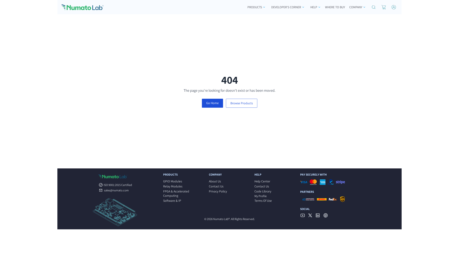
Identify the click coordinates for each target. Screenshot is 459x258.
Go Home (212, 103)
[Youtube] (302, 215)
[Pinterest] (325, 215)
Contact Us (216, 186)
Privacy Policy (218, 191)
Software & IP (172, 201)
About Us (215, 181)
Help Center (262, 181)
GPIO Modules (172, 181)
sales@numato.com (116, 190)
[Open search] (373, 7)
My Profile (260, 196)
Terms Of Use (263, 201)
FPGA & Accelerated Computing (176, 193)
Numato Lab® (221, 219)
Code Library (262, 191)
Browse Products (241, 103)
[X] (310, 215)
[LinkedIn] (317, 215)
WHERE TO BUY (335, 7)
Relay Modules (172, 186)
